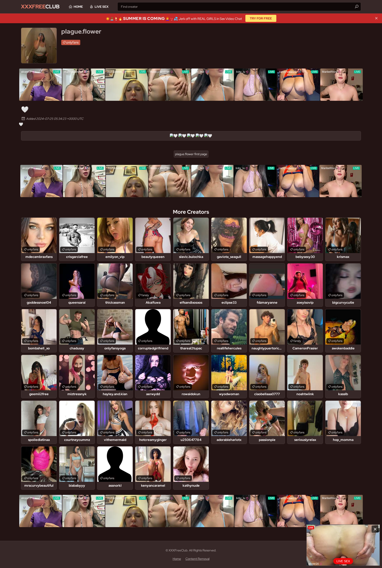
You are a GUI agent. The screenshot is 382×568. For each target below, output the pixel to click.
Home (78, 7)
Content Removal (197, 559)
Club (40, 6)
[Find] (356, 6)
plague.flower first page (191, 154)
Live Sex (102, 7)
